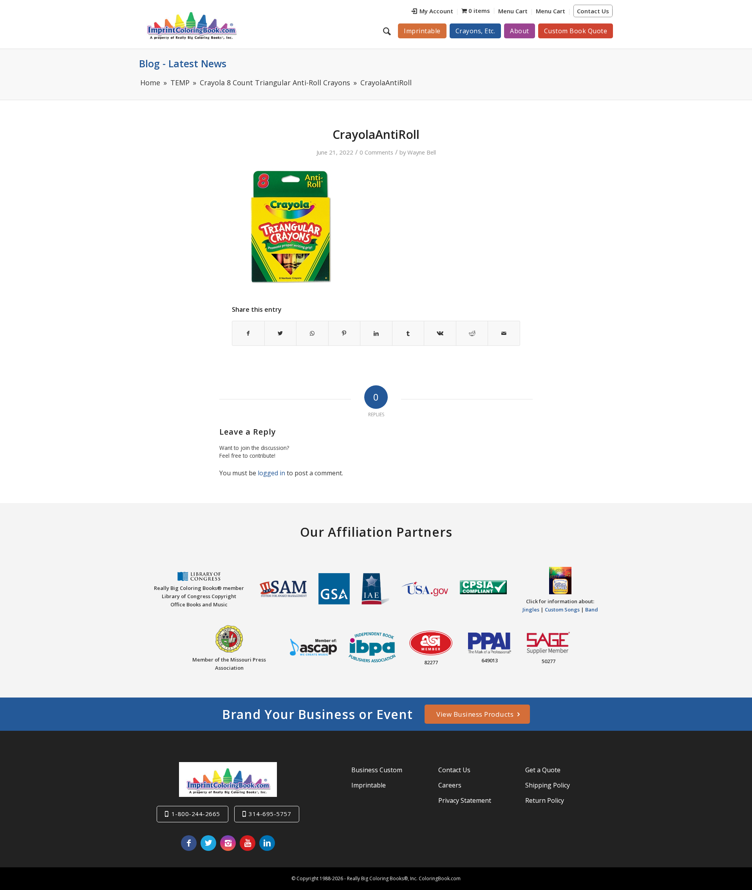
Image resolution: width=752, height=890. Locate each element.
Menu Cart (513, 11)
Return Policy (544, 800)
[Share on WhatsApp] (312, 333)
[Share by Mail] (504, 333)
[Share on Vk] (440, 333)
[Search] (388, 31)
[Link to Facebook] (189, 843)
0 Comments (376, 152)
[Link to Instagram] (228, 843)
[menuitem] (432, 12)
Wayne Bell (421, 152)
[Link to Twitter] (208, 843)
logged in (271, 473)
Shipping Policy (547, 785)
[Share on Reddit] (472, 333)
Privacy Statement (464, 800)
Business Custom (376, 770)
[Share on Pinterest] (344, 333)
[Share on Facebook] (248, 333)
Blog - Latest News (182, 63)
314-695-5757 (270, 814)
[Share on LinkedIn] (376, 333)
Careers (449, 785)
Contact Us (593, 11)
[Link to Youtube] (247, 843)
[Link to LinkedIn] (267, 843)
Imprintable (368, 785)
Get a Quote (542, 770)
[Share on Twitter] (280, 333)
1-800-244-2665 (196, 814)
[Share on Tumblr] (408, 333)
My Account (436, 11)
